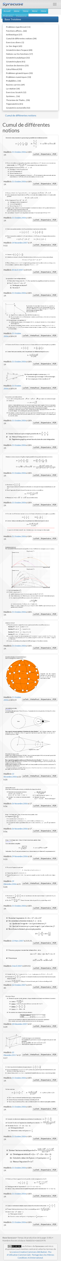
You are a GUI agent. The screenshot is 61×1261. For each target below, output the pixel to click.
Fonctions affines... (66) (16, 31)
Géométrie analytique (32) (18, 57)
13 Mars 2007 (18, 940)
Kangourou (21, 16)
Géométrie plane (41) (15, 61)
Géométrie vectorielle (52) (18, 107)
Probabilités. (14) (13, 80)
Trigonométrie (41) (14, 104)
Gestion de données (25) (17, 65)
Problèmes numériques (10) (18, 77)
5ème (25, 11)
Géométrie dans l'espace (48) (19, 50)
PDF (54, 154)
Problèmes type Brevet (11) (18, 27)
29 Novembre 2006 (20, 856)
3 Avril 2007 (17, 966)
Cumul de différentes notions (20, 115)
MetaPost (34, 335)
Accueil (7, 11)
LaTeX (36, 154)
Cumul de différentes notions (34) (21, 38)
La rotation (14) (13, 88)
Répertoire (46, 154)
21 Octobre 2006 (19, 152)
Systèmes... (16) (13, 96)
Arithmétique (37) (14, 34)
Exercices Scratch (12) (16, 92)
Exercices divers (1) (15, 42)
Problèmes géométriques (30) (19, 73)
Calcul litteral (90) (14, 69)
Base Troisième (13, 19)
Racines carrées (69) (15, 84)
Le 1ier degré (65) (14, 46)
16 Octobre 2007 (19, 985)
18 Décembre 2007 (19, 1024)
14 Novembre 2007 (20, 242)
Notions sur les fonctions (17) (19, 54)
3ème (43, 11)
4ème (34, 11)
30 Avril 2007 (17, 270)
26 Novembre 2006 (20, 803)
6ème (16, 11)
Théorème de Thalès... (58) (18, 100)
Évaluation (8, 16)
